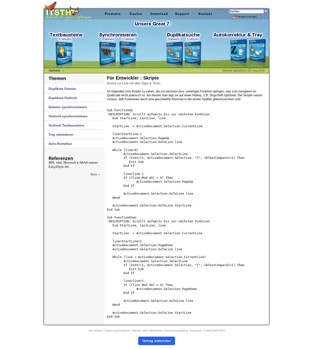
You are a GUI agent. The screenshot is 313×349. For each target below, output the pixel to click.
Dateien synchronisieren (68, 107)
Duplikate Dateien (62, 89)
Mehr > (95, 174)
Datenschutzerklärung (176, 330)
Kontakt (205, 14)
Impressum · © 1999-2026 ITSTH (207, 330)
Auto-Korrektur (60, 144)
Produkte (113, 14)
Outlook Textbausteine (66, 125)
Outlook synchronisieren (68, 116)
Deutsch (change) (247, 16)
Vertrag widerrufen (156, 341)
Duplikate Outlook (63, 98)
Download (159, 14)
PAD (145, 330)
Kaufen (136, 14)
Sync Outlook (95, 330)
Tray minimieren (61, 134)
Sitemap (136, 330)
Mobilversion (156, 330)
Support (182, 14)
